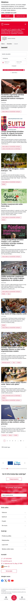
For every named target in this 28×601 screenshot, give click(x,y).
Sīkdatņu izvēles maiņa (8, 549)
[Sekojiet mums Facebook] (2, 581)
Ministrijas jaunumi (6, 362)
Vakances (4, 512)
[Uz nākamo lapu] (23, 441)
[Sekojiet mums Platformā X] (6, 581)
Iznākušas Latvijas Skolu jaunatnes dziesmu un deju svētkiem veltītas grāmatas (13, 422)
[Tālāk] (25, 463)
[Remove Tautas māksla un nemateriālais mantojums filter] (23, 70)
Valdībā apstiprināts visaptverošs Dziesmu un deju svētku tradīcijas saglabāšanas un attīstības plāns (12, 278)
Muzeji (3, 219)
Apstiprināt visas (20, 16)
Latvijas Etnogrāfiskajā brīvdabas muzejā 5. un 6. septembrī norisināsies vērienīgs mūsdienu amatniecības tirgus (12, 242)
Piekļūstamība (5, 540)
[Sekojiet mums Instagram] (9, 581)
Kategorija (5, 58)
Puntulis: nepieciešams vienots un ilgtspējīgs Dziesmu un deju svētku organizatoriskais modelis (13, 349)
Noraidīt (7, 16)
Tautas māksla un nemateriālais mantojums (11, 111)
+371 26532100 (7, 558)
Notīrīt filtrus (14, 72)
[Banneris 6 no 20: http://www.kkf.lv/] (14, 463)
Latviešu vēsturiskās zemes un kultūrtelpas (11, 148)
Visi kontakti (9, 571)
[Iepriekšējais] (3, 463)
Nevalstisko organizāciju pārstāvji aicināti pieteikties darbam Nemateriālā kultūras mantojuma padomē (12, 97)
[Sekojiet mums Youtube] (12, 581)
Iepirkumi (4, 517)
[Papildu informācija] (8, 566)
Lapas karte (5, 544)
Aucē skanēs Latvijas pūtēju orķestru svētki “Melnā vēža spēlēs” (13, 383)
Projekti (4, 521)
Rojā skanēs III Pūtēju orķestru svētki (14, 314)
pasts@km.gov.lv (7, 561)
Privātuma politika (6, 536)
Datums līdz (19, 61)
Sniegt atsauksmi (14, 479)
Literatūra (4, 435)
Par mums (4, 525)
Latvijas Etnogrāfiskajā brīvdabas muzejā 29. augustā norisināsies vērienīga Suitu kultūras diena (12, 133)
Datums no (7, 61)
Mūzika (3, 184)
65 (20, 440)
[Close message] (25, 24)
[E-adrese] (4, 566)
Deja (9, 293)
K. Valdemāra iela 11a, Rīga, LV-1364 (12, 563)
